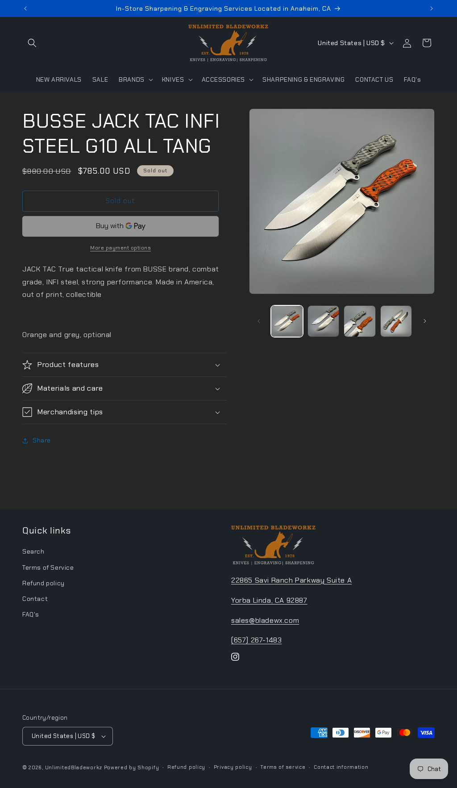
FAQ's (30, 614)
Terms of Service (48, 567)
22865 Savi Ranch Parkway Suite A (291, 580)
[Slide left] (259, 321)
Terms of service (282, 767)
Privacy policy (233, 767)
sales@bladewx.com (265, 620)
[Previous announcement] (25, 8)
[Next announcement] (431, 8)
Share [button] (42, 440)
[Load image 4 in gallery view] (396, 321)
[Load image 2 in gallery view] (323, 321)
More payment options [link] (120, 247)
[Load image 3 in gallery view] (359, 321)
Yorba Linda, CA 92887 (269, 600)
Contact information (341, 767)
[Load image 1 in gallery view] (287, 321)
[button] (32, 43)
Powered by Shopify (131, 767)
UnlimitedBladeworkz (73, 767)
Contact (35, 599)
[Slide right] (425, 321)
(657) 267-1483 (256, 640)
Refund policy (43, 583)
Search (33, 551)
